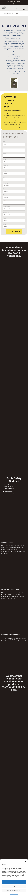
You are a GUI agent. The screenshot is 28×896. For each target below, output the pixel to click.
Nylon (10, 13)
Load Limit (5, 165)
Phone (5, 218)
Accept (14, 882)
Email (4, 224)
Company (5, 183)
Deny (14, 886)
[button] (25, 861)
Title (4, 177)
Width (4, 153)
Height (4, 159)
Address (5, 189)
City (4, 200)
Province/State (7, 206)
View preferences (14, 890)
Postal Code (6, 212)
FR (25, 9)
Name (4, 171)
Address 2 (5, 194)
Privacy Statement (14, 894)
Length (5, 147)
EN (23, 9)
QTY (4, 141)
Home (5, 13)
